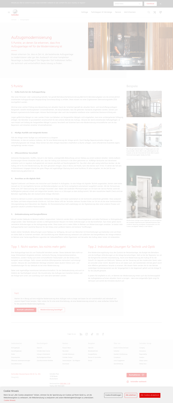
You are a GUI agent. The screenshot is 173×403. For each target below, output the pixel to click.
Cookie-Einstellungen (113, 395)
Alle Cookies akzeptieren (150, 395)
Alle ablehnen (131, 395)
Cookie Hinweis (9, 400)
